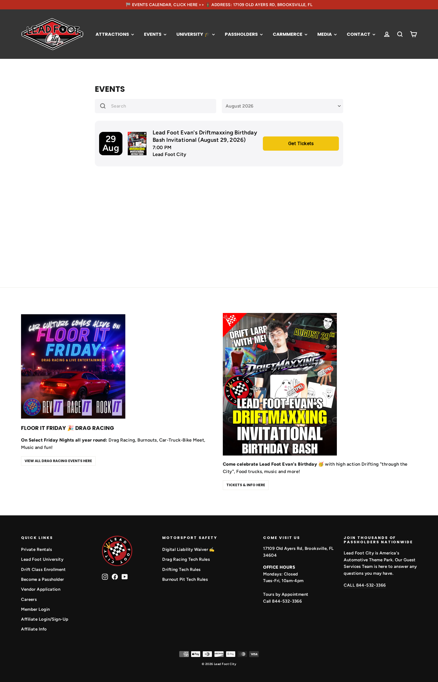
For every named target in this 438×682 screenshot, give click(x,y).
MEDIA (325, 34)
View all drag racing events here (58, 460)
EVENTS (153, 34)
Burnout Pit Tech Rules (185, 579)
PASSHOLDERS (242, 34)
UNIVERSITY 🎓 (193, 34)
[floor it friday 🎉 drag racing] (74, 366)
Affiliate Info (34, 629)
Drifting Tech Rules (181, 569)
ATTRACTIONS (113, 34)
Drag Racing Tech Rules (186, 559)
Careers (29, 599)
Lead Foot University (42, 559)
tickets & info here (245, 484)
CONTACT (359, 34)
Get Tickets (301, 143)
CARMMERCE (288, 34)
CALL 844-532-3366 (365, 585)
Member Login (35, 609)
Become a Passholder (42, 579)
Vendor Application (40, 589)
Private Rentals (36, 549)
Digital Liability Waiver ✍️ (188, 549)
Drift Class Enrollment (43, 569)
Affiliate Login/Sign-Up (44, 619)
